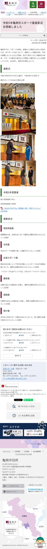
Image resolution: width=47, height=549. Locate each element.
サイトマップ (6, 451)
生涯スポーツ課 (8, 369)
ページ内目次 (23, 35)
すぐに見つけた (10, 350)
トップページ (10, 12)
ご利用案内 (17, 451)
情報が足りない (37, 335)
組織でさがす (22, 12)
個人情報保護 (37, 451)
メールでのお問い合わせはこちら (15, 378)
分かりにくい (36, 342)
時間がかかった (37, 350)
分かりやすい (9, 342)
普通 (22, 335)
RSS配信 (26, 451)
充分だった (8, 335)
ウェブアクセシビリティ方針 (23, 454)
